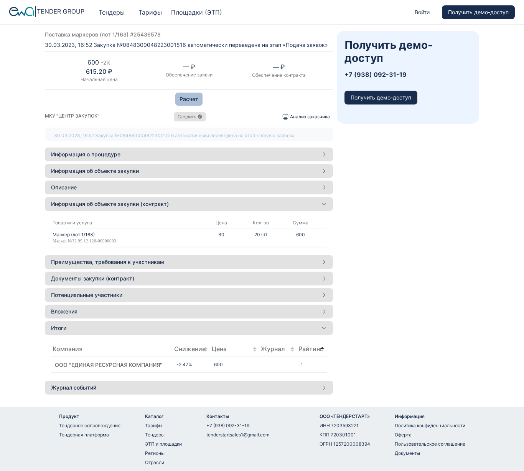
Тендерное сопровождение (89, 425)
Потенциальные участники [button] (86, 295)
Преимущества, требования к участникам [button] (107, 262)
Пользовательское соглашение (430, 444)
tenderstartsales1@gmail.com (237, 435)
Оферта (403, 435)
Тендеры (112, 12)
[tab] (189, 154)
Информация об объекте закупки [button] (95, 171)
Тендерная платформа (84, 435)
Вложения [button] (64, 311)
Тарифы (150, 12)
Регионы (155, 453)
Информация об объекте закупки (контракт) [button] (110, 204)
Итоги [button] (58, 328)
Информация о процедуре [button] (85, 154)
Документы (407, 453)
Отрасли (154, 462)
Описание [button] (64, 187)
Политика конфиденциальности (430, 425)
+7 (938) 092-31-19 (227, 425)
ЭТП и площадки (163, 444)
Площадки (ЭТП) (196, 12)
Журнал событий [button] (73, 387)
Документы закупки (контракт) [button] (92, 278)
